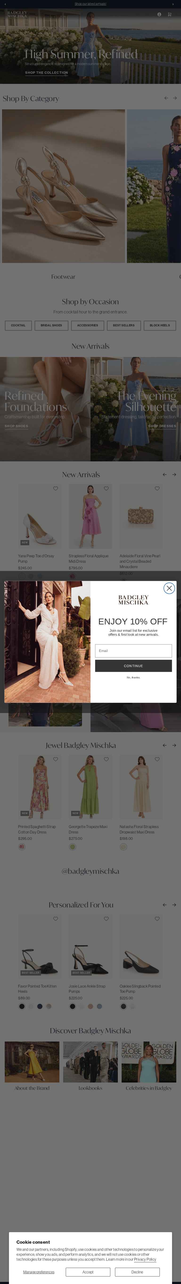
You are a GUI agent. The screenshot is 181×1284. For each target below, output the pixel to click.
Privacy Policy (145, 1259)
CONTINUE (133, 666)
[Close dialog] (169, 588)
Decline (137, 1272)
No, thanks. (133, 678)
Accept (88, 1272)
